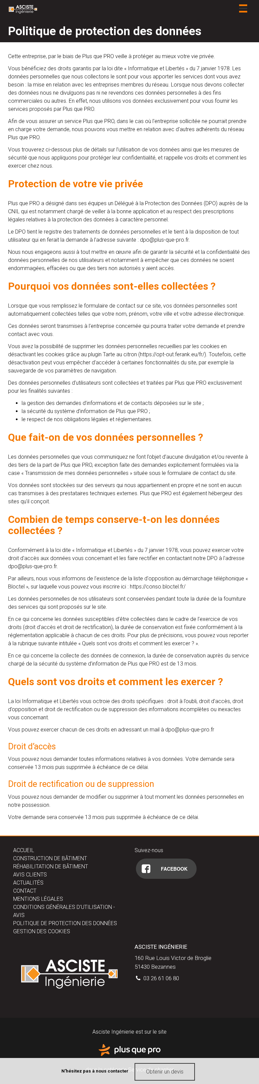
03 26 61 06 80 (160, 978)
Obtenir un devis (164, 1071)
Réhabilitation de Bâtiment (50, 866)
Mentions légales (38, 899)
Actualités (28, 883)
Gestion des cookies (41, 931)
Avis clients (30, 874)
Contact (24, 891)
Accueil (23, 850)
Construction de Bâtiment (50, 858)
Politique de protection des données (65, 923)
